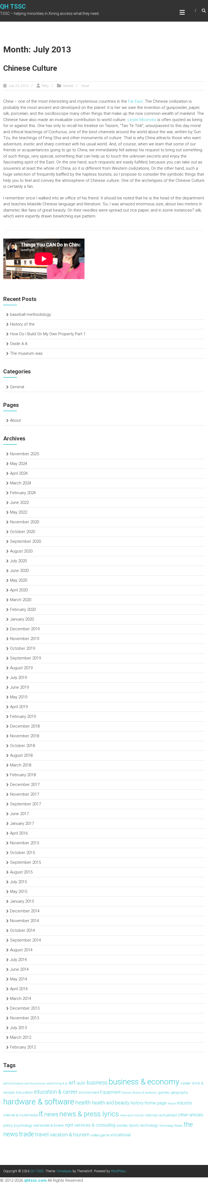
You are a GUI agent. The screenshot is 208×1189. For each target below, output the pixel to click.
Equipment (110, 1092)
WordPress (118, 1171)
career (185, 1083)
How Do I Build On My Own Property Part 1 (48, 333)
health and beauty (110, 1103)
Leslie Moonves (142, 119)
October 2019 (22, 648)
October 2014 (22, 930)
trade (26, 1134)
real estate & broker (48, 1125)
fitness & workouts (144, 1092)
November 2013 (24, 1018)
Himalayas (64, 1171)
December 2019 (25, 629)
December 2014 (25, 911)
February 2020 (23, 609)
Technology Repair (171, 1125)
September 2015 (25, 862)
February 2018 (23, 774)
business (97, 1083)
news (51, 1114)
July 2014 (18, 959)
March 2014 (20, 998)
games (164, 1092)
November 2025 (24, 453)
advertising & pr (57, 1083)
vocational (120, 1134)
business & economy (144, 1081)
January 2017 (22, 823)
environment (89, 1092)
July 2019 (18, 677)
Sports (134, 1125)
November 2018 (24, 736)
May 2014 (18, 979)
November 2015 (24, 842)
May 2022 (18, 512)
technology (149, 1125)
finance (126, 1092)
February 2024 (23, 492)
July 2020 (18, 560)
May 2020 (18, 580)
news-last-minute (132, 1115)
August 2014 (21, 949)
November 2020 (24, 522)
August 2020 (21, 551)
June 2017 (19, 813)
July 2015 (18, 881)
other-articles (190, 1114)
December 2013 (25, 1008)
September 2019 (25, 658)
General (68, 86)
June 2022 (19, 502)
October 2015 (22, 852)
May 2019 (18, 697)
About (15, 420)
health (83, 1102)
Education (24, 1092)
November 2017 (24, 794)
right (69, 1125)
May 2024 (18, 463)
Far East (135, 101)
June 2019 (19, 687)
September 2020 (25, 541)
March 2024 (20, 483)
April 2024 (19, 473)
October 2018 (22, 745)
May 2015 (18, 891)
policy (8, 1125)
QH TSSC (13, 6)
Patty (45, 86)
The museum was (26, 353)
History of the (22, 324)
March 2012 (20, 1037)
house (172, 1103)
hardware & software (38, 1101)
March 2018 (20, 765)
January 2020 (22, 619)
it (41, 1113)
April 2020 (19, 590)
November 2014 (24, 920)
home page (156, 1103)
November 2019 (24, 638)
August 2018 (21, 755)
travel (85, 86)
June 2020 (19, 570)
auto (81, 1083)
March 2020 (20, 599)
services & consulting (94, 1125)
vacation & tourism (69, 1134)
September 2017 (25, 804)
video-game (99, 1135)
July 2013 (18, 1027)
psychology (23, 1125)
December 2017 (25, 784)
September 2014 (25, 940)
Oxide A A (18, 343)
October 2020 (22, 531)
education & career (56, 1092)
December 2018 (25, 726)
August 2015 (21, 872)
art (72, 1082)
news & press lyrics (89, 1114)
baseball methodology (30, 314)
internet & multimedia (20, 1115)
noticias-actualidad (161, 1115)
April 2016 (19, 833)
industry (184, 1103)
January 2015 (22, 901)
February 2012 (23, 1047)
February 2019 (23, 716)
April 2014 (19, 988)
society (122, 1125)
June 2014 (19, 969)
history (137, 1103)
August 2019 (21, 667)
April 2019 (19, 706)
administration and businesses (24, 1083)
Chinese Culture (30, 68)
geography (179, 1092)
